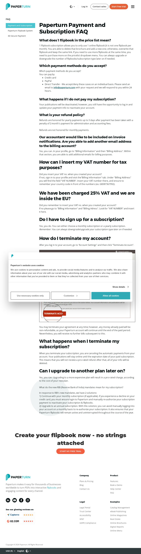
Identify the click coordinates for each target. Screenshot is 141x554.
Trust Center (85, 511)
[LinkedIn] (8, 500)
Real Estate (115, 519)
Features (114, 481)
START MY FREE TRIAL (70, 451)
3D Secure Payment (17, 36)
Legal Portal (85, 507)
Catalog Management (120, 507)
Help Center (115, 489)
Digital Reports (117, 526)
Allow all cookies (111, 295)
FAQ (112, 492)
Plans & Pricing (86, 481)
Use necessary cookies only (30, 295)
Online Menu (116, 530)
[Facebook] (21, 500)
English (20, 551)
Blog (82, 485)
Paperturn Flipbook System (20, 30)
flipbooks (51, 487)
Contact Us (85, 489)
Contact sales (99, 6)
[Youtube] (14, 500)
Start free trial (119, 6)
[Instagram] (28, 500)
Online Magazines (118, 515)
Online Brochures (118, 523)
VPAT (82, 519)
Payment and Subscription (20, 25)
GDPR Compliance (88, 523)
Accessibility (85, 515)
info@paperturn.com (64, 87)
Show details (118, 287)
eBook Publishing (118, 511)
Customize (69, 295)
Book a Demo (116, 485)
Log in (85, 6)
